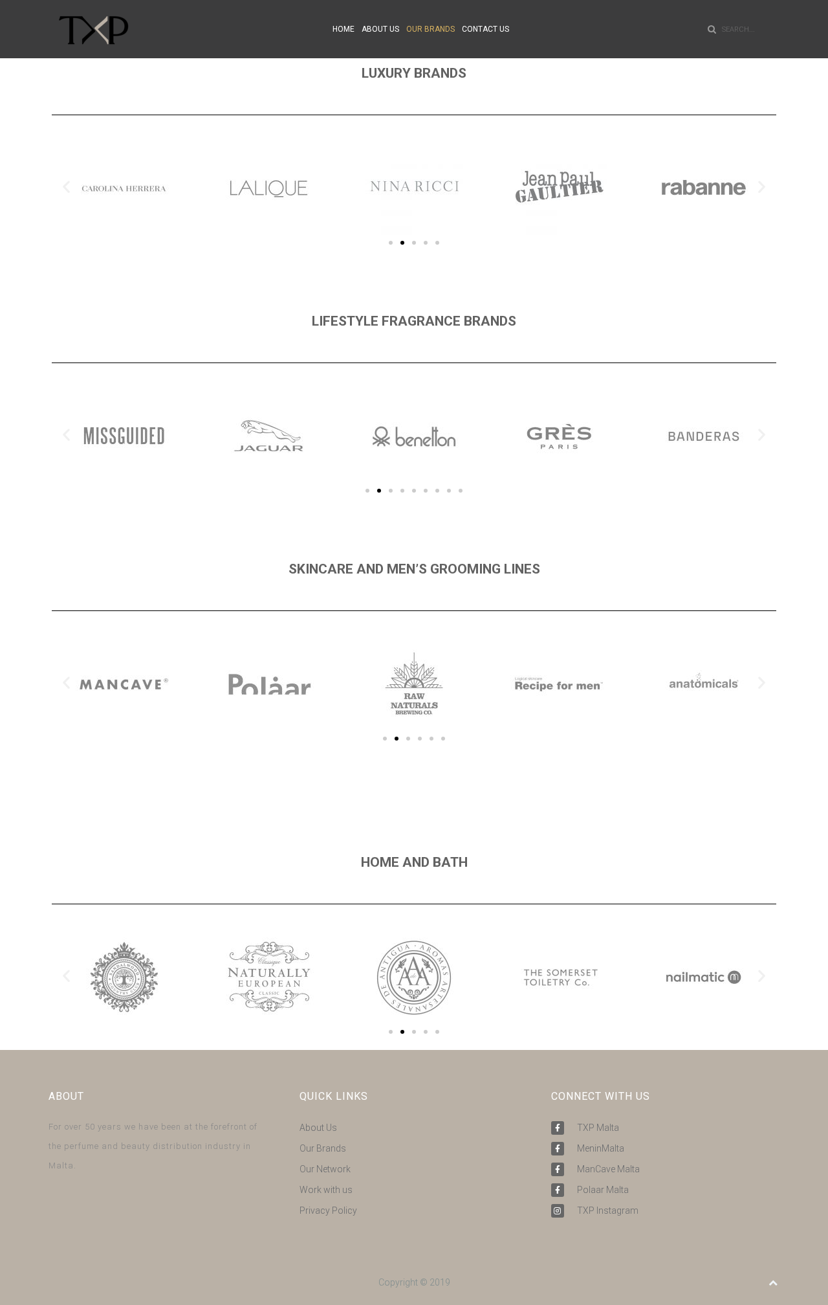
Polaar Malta (603, 1190)
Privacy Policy (328, 1210)
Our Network (325, 1169)
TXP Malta (598, 1127)
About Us (318, 1127)
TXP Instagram (607, 1210)
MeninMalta (600, 1148)
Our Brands (323, 1148)
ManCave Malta (608, 1169)
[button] (66, 187)
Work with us (326, 1190)
